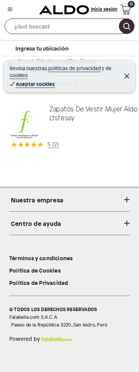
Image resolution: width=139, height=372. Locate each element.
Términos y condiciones (41, 258)
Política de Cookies (35, 270)
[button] (69, 28)
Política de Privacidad (38, 282)
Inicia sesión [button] (104, 8)
